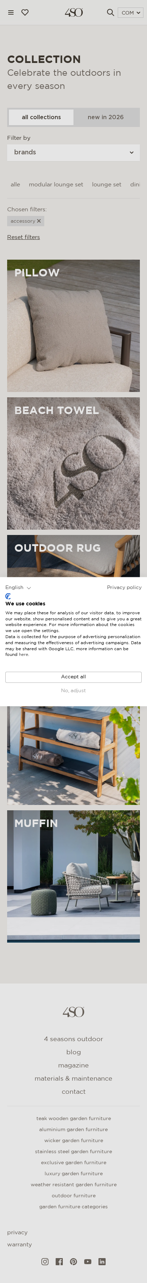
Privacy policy (124, 587)
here (23, 655)
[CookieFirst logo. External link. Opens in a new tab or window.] (8, 596)
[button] (18, 588)
